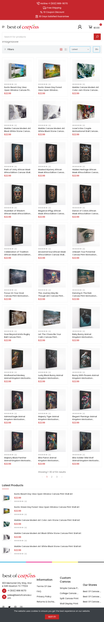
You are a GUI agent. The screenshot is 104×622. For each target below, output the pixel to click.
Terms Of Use (44, 586)
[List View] (66, 49)
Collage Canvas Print (69, 593)
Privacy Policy (44, 596)
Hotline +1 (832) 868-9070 (54, 3)
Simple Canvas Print (69, 588)
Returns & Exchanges (46, 601)
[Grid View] (61, 49)
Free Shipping (54, 7)
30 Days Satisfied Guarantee (54, 16)
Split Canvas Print (69, 598)
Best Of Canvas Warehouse (92, 591)
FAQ (39, 591)
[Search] (97, 37)
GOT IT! (52, 616)
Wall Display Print (69, 603)
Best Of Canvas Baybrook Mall (92, 596)
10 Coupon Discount (53, 12)
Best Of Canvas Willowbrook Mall (92, 601)
